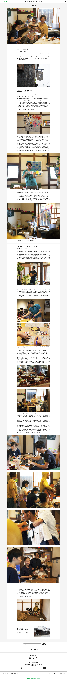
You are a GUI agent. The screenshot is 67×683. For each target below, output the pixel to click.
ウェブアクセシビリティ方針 (60, 673)
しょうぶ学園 (34, 294)
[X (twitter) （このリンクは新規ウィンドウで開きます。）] (37, 658)
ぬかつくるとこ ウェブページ (22, 632)
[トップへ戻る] (4, 1)
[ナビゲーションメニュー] (65, 1)
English (36, 650)
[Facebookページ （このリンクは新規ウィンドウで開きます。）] (30, 658)
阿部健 (20, 51)
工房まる (26, 294)
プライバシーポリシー (48, 673)
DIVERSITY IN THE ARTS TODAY (33, 1)
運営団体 (12, 673)
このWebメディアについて (6, 673)
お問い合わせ (16, 673)
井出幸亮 (24, 51)
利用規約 (54, 673)
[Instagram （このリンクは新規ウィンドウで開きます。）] (33, 658)
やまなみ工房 (42, 294)
